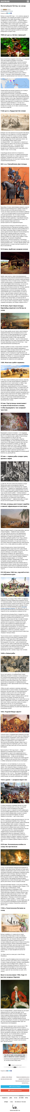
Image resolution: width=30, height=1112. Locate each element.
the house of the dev (20, 1102)
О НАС (11, 1102)
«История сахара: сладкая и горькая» (14, 607)
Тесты (15, 1098)
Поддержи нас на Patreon (16, 1090)
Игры (26, 1098)
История (21, 1098)
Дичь (10, 1098)
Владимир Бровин (4, 11)
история (4, 9)
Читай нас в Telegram (16, 1086)
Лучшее (6, 1102)
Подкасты (5, 1098)
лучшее (8, 9)
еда (1, 9)
